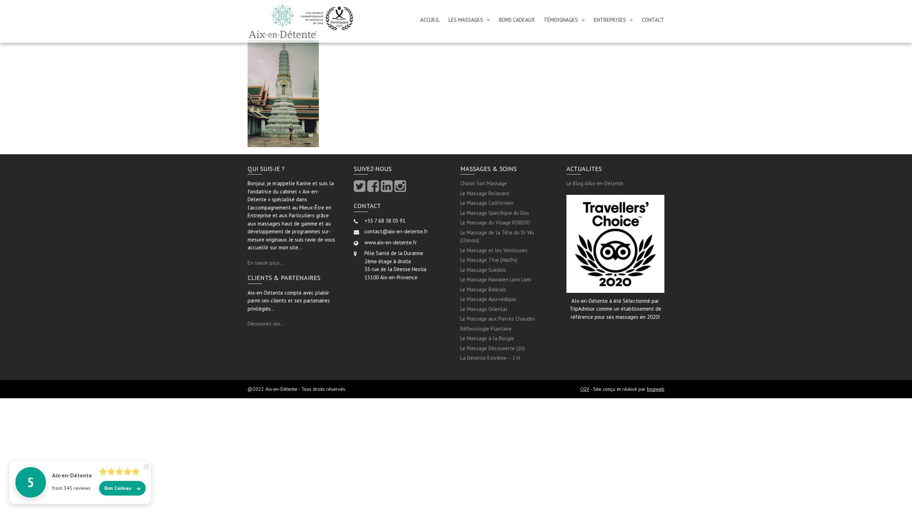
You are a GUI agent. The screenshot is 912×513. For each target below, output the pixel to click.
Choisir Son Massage (483, 183)
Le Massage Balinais (483, 289)
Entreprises (610, 19)
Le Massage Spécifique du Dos (494, 212)
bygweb (655, 389)
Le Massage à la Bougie (487, 338)
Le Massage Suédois (483, 269)
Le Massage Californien (486, 203)
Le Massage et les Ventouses (494, 250)
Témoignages (561, 19)
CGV (584, 389)
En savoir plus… (266, 262)
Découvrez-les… (266, 323)
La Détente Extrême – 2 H (490, 357)
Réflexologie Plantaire (486, 328)
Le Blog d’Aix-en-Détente (594, 183)
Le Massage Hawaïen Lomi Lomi (495, 279)
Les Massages (466, 19)
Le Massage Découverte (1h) (492, 348)
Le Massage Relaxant (484, 193)
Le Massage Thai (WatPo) (488, 259)
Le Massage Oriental (483, 309)
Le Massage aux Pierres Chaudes (497, 318)
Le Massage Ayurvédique (488, 299)
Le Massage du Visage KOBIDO (495, 222)
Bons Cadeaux (517, 19)
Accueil (430, 19)
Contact (653, 19)
